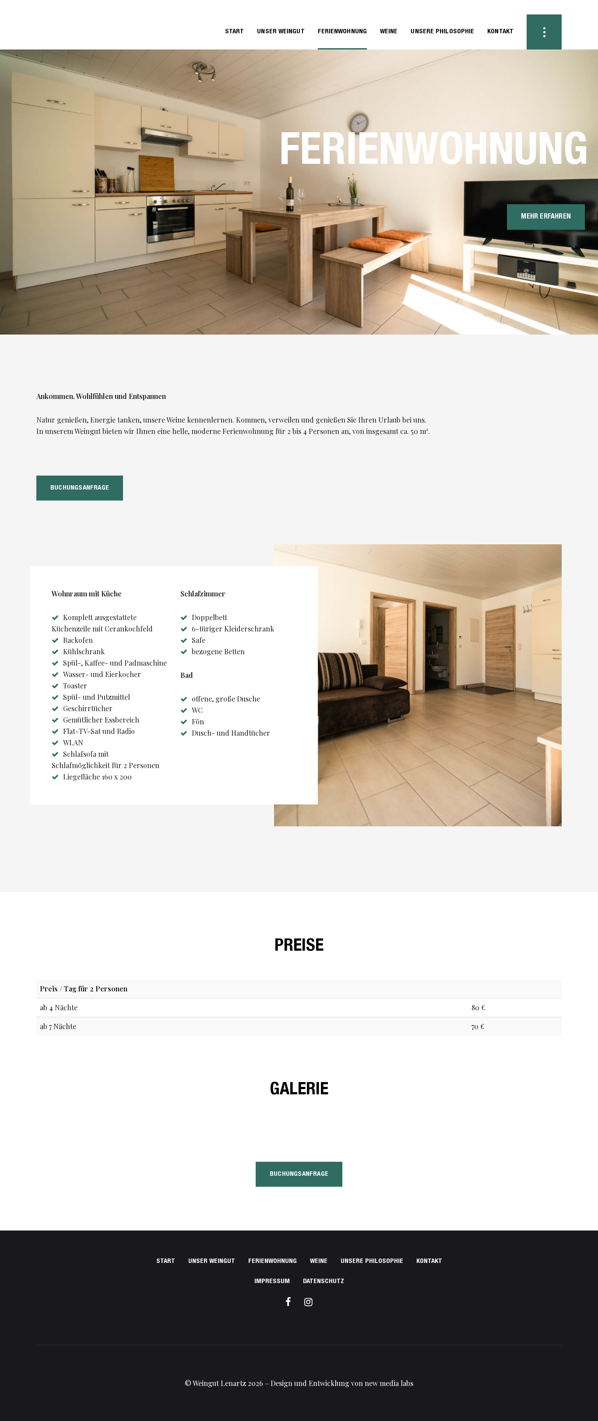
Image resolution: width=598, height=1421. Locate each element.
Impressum (272, 1281)
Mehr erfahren (546, 216)
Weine (318, 1261)
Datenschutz (323, 1281)
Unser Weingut (211, 1261)
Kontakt (429, 1261)
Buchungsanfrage (79, 488)
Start (165, 1261)
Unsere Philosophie (372, 1261)
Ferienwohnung (272, 1261)
